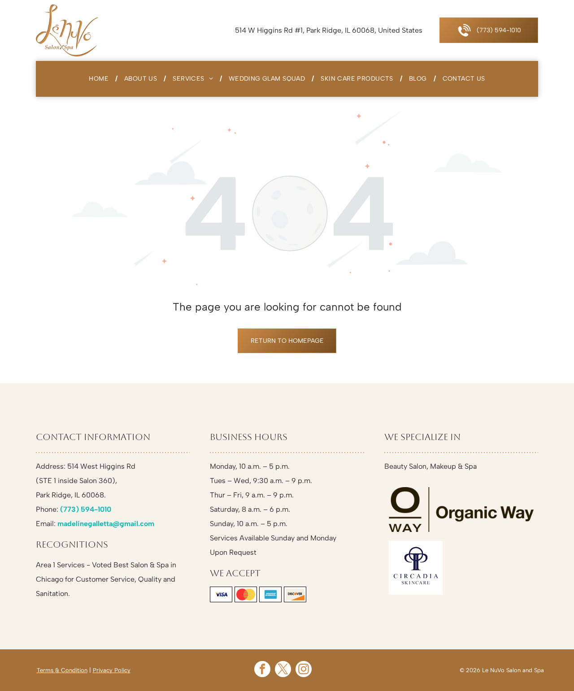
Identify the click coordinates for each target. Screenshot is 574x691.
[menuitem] (99, 78)
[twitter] (283, 670)
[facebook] (262, 670)
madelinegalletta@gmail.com (105, 523)
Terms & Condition (62, 670)
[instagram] (304, 670)
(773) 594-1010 (85, 509)
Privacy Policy (111, 670)
